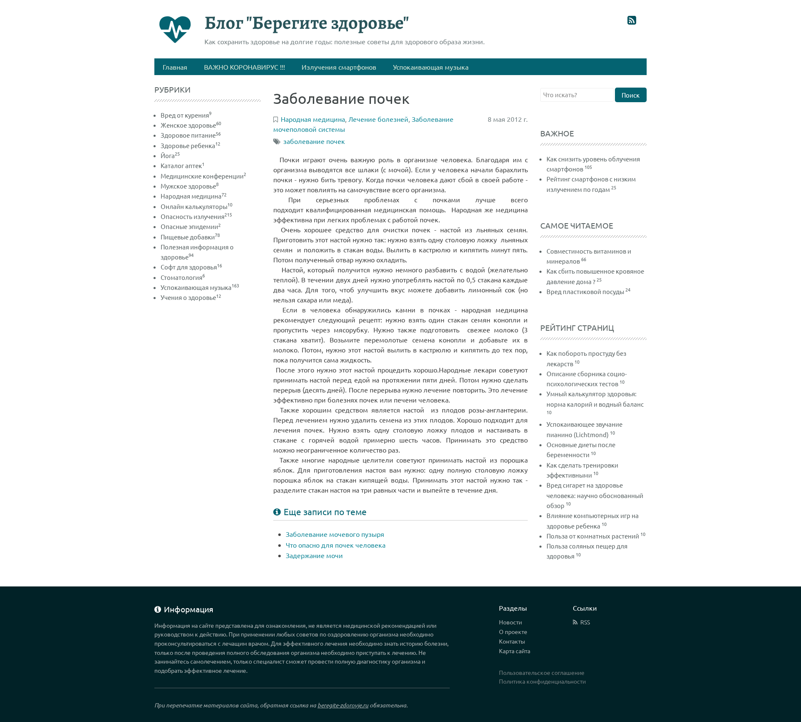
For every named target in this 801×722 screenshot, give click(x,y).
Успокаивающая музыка (200, 287)
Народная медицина (194, 196)
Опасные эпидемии (191, 226)
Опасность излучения (196, 216)
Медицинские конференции (203, 176)
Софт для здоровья (191, 267)
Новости (510, 622)
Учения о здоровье (191, 297)
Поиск (631, 95)
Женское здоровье (191, 125)
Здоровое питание (191, 135)
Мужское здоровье (190, 186)
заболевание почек (314, 141)
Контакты (512, 641)
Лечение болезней (378, 119)
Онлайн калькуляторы (196, 206)
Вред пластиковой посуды (585, 291)
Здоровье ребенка (190, 145)
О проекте (513, 631)
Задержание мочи (314, 555)
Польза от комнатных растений (593, 536)
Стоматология (183, 277)
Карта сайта (514, 650)
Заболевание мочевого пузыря (335, 534)
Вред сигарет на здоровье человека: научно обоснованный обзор (595, 495)
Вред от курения (186, 115)
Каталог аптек (182, 165)
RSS (585, 622)
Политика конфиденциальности (542, 681)
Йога (170, 155)
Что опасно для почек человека (335, 545)
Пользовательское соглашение (541, 672)
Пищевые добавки (190, 237)
